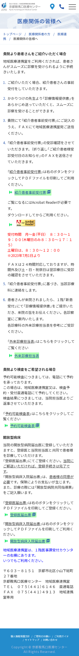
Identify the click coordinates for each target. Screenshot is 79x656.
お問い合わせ (50, 639)
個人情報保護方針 (20, 636)
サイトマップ (32, 639)
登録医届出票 (20, 514)
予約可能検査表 (22, 425)
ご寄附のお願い (42, 636)
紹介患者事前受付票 (30, 192)
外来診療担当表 (26, 355)
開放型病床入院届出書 (27, 541)
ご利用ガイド (61, 636)
